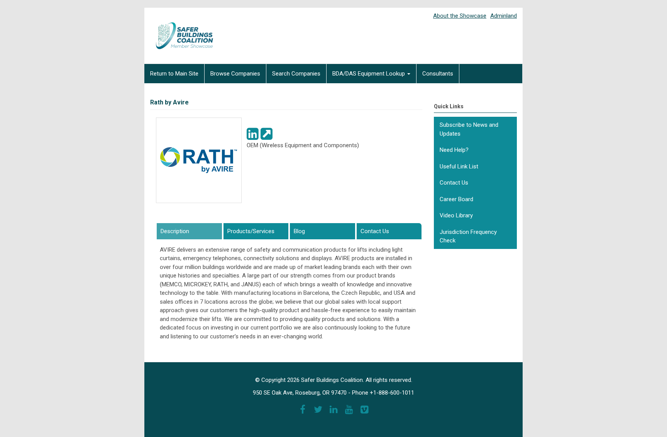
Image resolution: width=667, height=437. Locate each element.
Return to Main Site (174, 73)
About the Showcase (459, 15)
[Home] (179, 30)
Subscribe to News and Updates (469, 129)
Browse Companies (235, 73)
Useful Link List (459, 166)
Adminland (503, 15)
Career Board (456, 199)
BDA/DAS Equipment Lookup (369, 73)
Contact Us (375, 231)
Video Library (456, 215)
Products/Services (250, 231)
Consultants (437, 73)
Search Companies (296, 73)
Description (189, 231)
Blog (299, 231)
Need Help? (454, 149)
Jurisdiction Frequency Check (468, 236)
